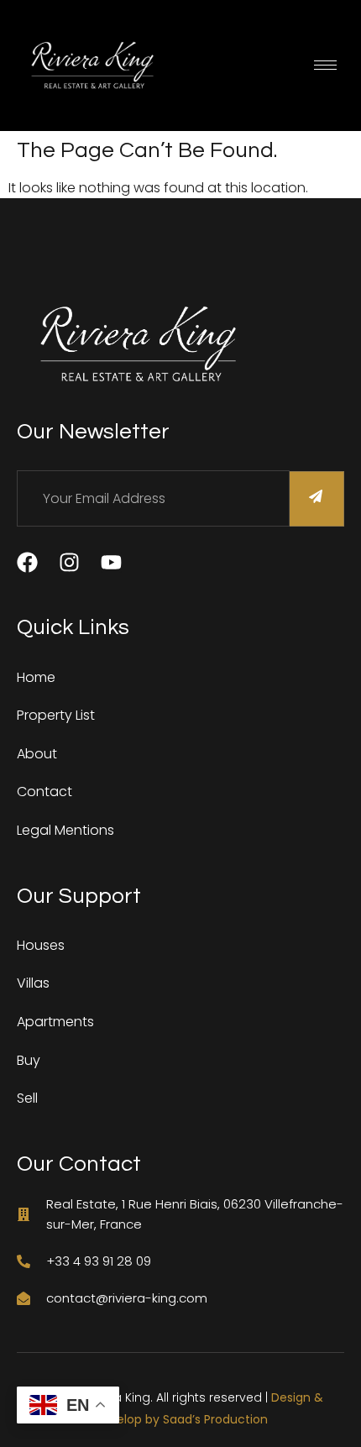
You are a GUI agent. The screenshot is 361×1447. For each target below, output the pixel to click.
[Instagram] (69, 562)
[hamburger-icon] (325, 65)
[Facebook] (27, 562)
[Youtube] (111, 562)
